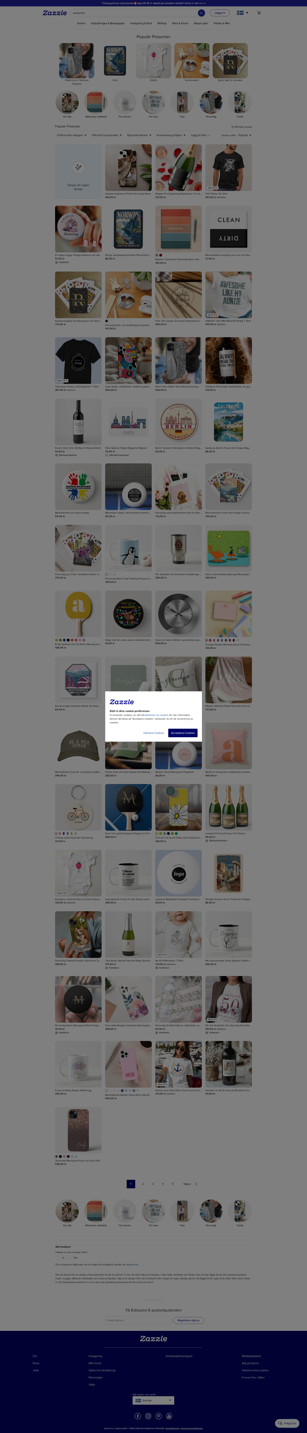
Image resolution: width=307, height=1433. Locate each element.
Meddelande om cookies (154, 715)
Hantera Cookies (153, 733)
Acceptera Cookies (183, 733)
